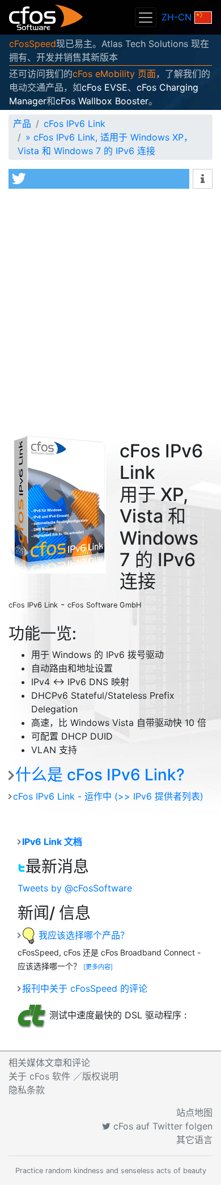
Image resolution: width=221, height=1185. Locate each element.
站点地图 (194, 1112)
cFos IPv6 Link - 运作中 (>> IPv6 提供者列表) (108, 796)
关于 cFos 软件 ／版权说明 (63, 1076)
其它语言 (194, 1139)
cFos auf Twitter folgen (161, 1126)
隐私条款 (26, 1089)
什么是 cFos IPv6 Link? (100, 774)
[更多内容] (98, 967)
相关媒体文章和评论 (49, 1062)
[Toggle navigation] (145, 17)
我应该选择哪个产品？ (82, 935)
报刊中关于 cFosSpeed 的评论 (84, 988)
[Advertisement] (110, 310)
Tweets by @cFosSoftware (75, 888)
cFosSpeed (32, 43)
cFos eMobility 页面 (114, 73)
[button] (98, 179)
